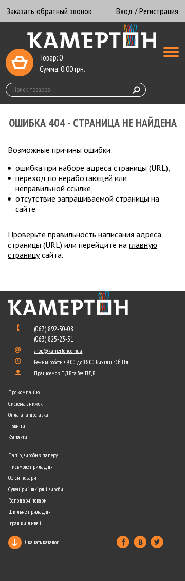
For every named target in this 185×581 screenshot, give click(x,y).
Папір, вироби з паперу (33, 455)
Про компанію (24, 392)
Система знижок (25, 403)
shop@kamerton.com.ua (58, 350)
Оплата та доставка (28, 414)
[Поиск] (137, 90)
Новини (16, 426)
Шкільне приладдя (29, 511)
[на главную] (92, 37)
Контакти (17, 437)
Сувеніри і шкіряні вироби (35, 489)
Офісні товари (22, 478)
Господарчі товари (27, 500)
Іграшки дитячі (24, 523)
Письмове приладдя (30, 466)
